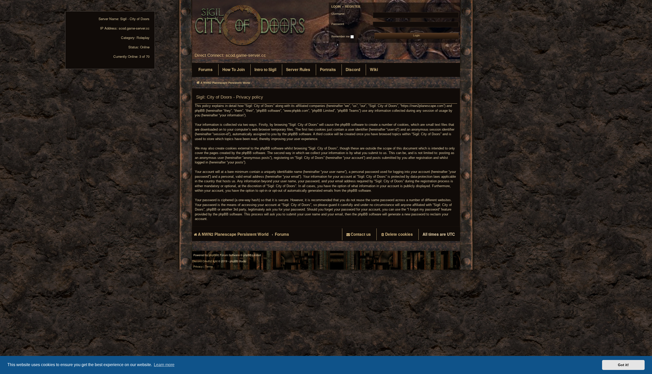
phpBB (213, 255)
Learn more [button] (164, 365)
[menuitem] (205, 69)
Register (352, 6)
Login (336, 6)
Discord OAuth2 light (205, 261)
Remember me (340, 36)
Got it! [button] (623, 365)
